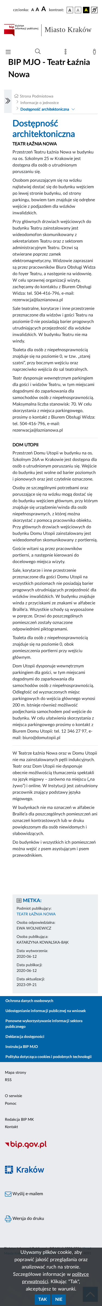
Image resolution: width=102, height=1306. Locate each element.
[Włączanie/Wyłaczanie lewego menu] (8, 101)
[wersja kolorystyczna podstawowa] (69, 10)
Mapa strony (15, 1073)
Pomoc (11, 1104)
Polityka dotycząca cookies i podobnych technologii (48, 1057)
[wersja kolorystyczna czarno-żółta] (86, 10)
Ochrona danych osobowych (29, 1001)
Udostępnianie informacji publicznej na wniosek (45, 1011)
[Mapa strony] (66, 53)
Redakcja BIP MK (19, 1120)
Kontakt (11, 1127)
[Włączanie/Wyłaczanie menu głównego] (8, 52)
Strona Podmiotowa (36, 96)
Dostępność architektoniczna (44, 109)
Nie (58, 1299)
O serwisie (13, 1096)
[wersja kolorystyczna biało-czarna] (78, 10)
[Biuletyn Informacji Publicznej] (51, 1148)
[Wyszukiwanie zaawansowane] (38, 51)
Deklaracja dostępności (24, 1037)
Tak (42, 1299)
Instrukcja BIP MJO (21, 1047)
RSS (8, 1080)
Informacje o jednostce (39, 103)
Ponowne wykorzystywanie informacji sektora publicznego (43, 1024)
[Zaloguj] (95, 53)
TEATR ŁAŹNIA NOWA (36, 914)
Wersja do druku (27, 1218)
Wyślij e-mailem (27, 1194)
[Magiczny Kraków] (51, 1172)
